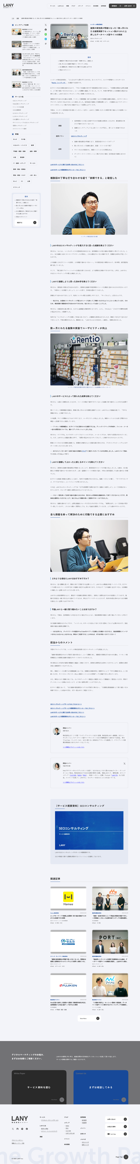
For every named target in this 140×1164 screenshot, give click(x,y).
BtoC (92, 41)
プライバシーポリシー (17, 1140)
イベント (67, 1139)
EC (101, 41)
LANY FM (114, 775)
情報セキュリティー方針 (18, 1143)
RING (84, 775)
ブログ (66, 1117)
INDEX (80, 775)
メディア (67, 1123)
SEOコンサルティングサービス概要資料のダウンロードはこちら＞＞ (72, 708)
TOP (13, 18)
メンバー (83, 1128)
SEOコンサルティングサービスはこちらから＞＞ (66, 704)
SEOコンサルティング (96, 38)
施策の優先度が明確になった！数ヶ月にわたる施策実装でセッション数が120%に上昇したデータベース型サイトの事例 (51, 18)
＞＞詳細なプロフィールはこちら (73, 747)
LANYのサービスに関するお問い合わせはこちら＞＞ (67, 164)
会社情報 (67, 1144)
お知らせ (83, 1134)
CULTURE (73, 775)
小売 (97, 41)
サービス (107, 41)
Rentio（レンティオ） (59, 83)
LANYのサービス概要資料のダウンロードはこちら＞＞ (68, 170)
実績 (18, 18)
